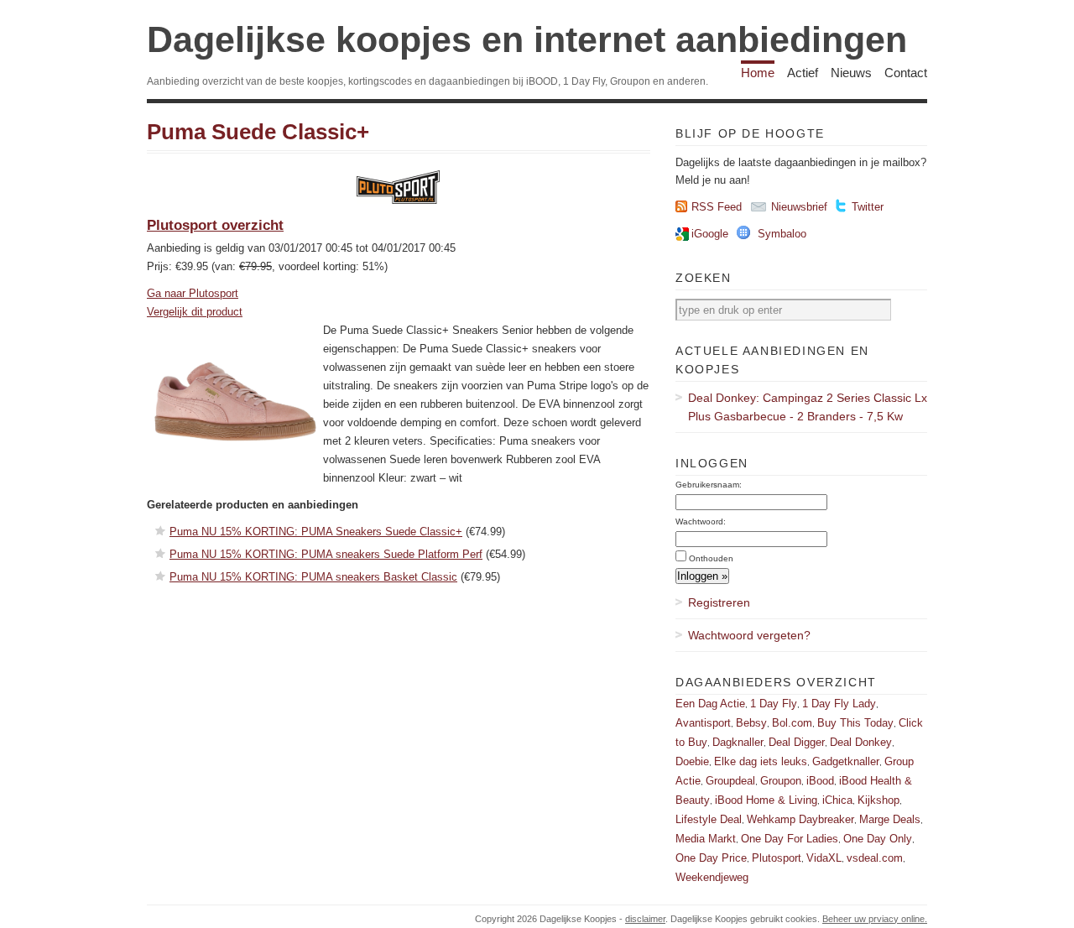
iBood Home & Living (766, 800)
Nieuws (851, 72)
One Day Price (711, 858)
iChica (837, 800)
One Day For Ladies (789, 838)
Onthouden (711, 558)
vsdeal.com (875, 858)
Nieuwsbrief (799, 207)
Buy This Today (855, 723)
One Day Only (877, 838)
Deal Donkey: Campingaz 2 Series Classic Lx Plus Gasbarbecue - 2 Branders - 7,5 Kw (807, 407)
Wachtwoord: (700, 521)
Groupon (780, 780)
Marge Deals (889, 819)
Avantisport (703, 723)
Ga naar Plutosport (192, 293)
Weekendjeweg (711, 877)
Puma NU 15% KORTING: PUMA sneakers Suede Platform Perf (325, 554)
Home (757, 72)
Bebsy (751, 723)
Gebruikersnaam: (708, 484)
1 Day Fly (773, 703)
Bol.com (792, 723)
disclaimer (645, 919)
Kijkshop (878, 800)
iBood (820, 780)
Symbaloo (782, 233)
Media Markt (705, 838)
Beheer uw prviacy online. (874, 919)
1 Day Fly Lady (839, 703)
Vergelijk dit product (194, 311)
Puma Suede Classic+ (258, 131)
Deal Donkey (861, 742)
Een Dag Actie (710, 703)
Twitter (868, 207)
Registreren (719, 602)
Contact (905, 72)
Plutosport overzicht (215, 225)
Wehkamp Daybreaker (800, 819)
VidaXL (824, 858)
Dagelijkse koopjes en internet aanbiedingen (527, 39)
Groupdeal (730, 780)
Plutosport (776, 858)
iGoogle (709, 233)
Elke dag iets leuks (760, 761)
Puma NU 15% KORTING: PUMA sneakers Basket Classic (313, 577)
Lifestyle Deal (708, 819)
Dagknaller (738, 742)
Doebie (692, 761)
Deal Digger (797, 742)
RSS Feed (716, 207)
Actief (802, 72)
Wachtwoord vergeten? (749, 635)
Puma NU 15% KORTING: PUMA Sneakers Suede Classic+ (315, 531)
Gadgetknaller (845, 761)
